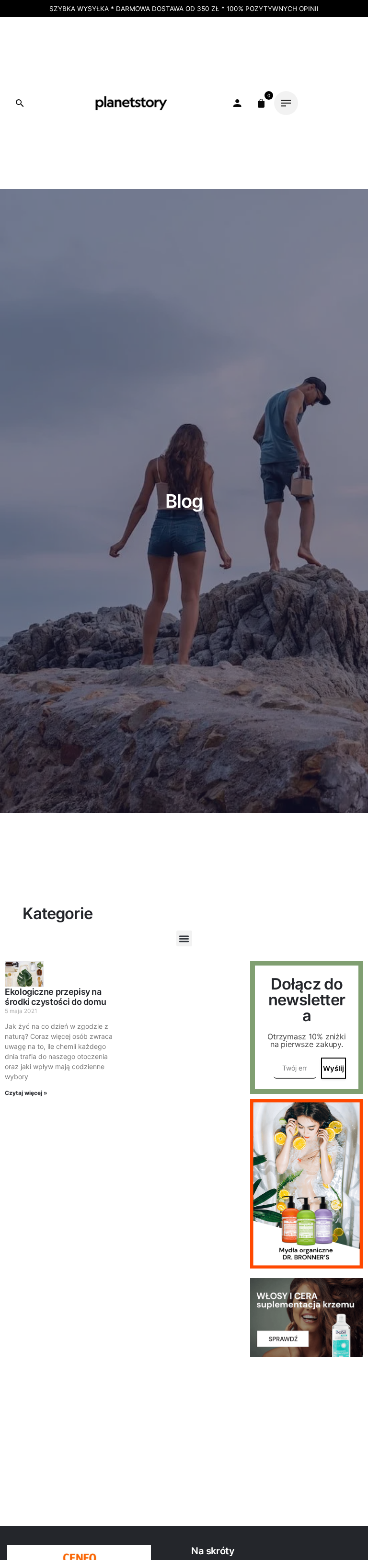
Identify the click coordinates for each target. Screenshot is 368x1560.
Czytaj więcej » (26, 1092)
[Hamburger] (286, 103)
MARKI (104, 69)
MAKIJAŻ (70, 45)
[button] (184, 938)
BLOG (136, 69)
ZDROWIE (65, 69)
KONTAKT (173, 69)
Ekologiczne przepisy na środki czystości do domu (55, 997)
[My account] (237, 103)
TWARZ (141, 45)
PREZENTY (221, 45)
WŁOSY (179, 45)
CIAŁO (107, 45)
